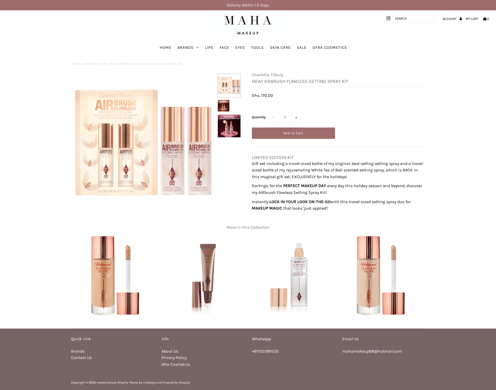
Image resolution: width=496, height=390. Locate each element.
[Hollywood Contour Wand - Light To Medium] (203, 314)
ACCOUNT (450, 19)
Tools (257, 47)
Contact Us (81, 357)
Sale (301, 47)
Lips (209, 47)
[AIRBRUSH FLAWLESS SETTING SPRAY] (292, 314)
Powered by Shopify (176, 382)
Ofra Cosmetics (330, 47)
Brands (185, 47)
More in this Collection (248, 227)
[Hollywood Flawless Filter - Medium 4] (115, 314)
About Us (169, 351)
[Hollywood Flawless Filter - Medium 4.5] (380, 314)
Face (224, 47)
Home (165, 47)
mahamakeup (107, 382)
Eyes (240, 47)
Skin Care (280, 47)
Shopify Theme (127, 382)
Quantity (259, 117)
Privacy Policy (174, 357)
